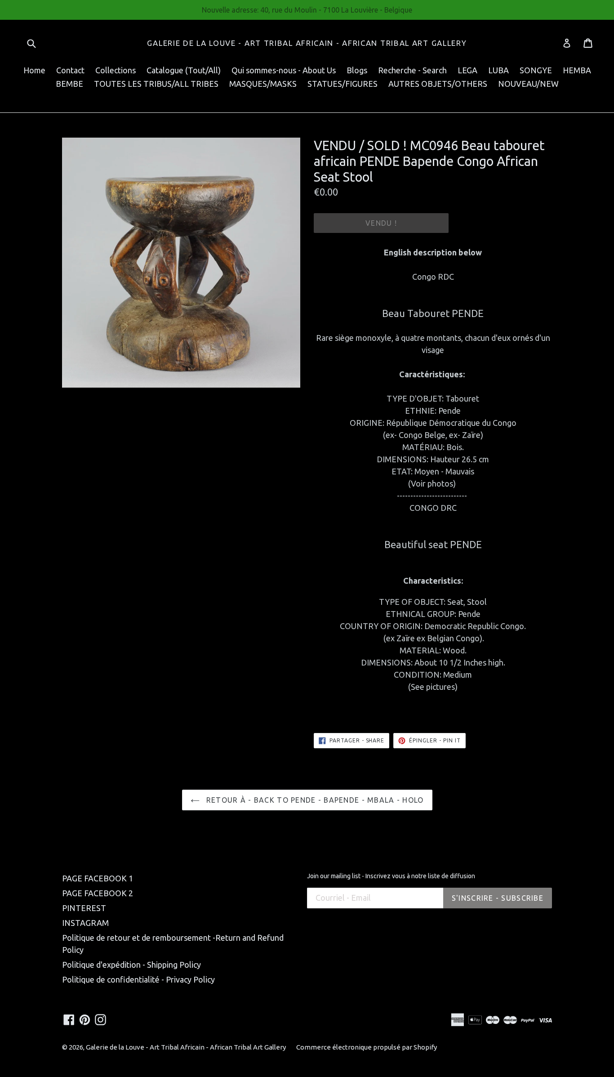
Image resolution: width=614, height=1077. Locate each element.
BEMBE (69, 83)
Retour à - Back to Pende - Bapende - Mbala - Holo (314, 800)
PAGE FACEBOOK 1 (97, 878)
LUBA (498, 70)
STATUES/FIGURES (342, 83)
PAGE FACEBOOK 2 (97, 893)
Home (34, 70)
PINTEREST (84, 907)
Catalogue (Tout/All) (184, 70)
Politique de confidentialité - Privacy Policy (138, 979)
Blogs (357, 70)
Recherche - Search (412, 70)
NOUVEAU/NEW (528, 83)
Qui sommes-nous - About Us (283, 70)
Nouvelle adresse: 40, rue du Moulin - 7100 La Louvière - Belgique (307, 10)
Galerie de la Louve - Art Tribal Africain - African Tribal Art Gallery (307, 43)
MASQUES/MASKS (263, 83)
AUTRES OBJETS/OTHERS (437, 83)
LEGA (467, 70)
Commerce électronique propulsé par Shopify (366, 1047)
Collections (115, 70)
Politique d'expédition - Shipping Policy (131, 964)
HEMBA (577, 70)
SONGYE (536, 70)
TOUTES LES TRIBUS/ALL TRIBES (156, 83)
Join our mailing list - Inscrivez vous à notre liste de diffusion (391, 876)
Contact (70, 70)
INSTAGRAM (85, 922)
